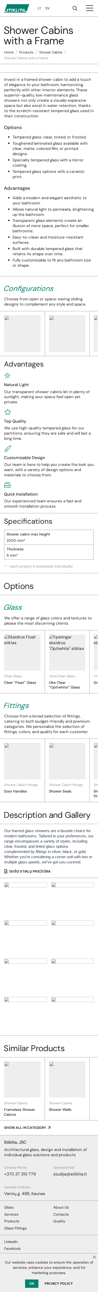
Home (9, 52)
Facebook (12, 1248)
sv (47, 8)
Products (26, 52)
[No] (94, 1257)
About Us (61, 1207)
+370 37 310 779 (20, 1174)
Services (11, 1214)
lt (39, 8)
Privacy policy (59, 1283)
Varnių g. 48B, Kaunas (24, 1193)
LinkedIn (11, 1241)
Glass (9, 1207)
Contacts (61, 1214)
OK (31, 1283)
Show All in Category (25, 1127)
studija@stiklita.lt (70, 1174)
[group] (22, 661)
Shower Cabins (50, 52)
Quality (59, 1221)
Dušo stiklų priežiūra (29, 871)
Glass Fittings (15, 1228)
